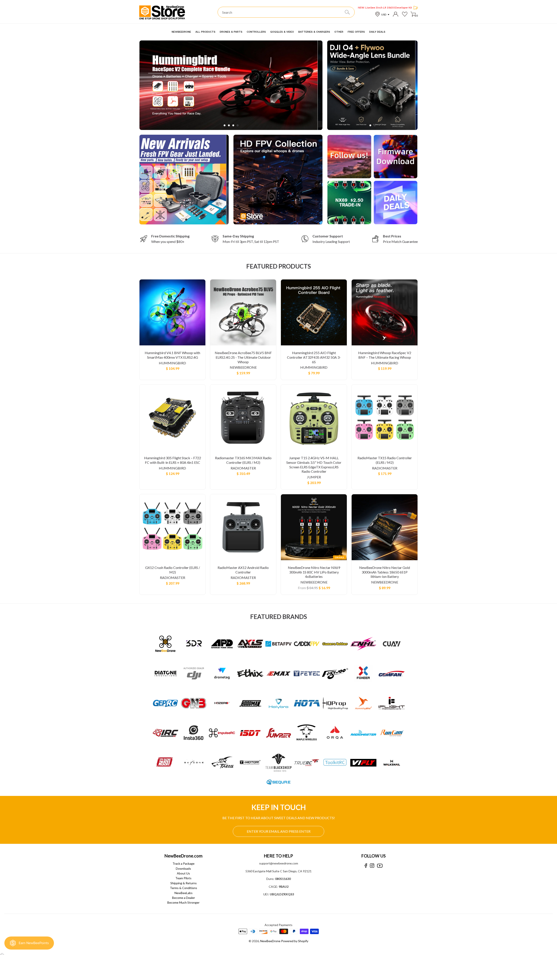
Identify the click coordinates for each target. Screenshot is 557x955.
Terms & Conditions (183, 888)
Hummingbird (172, 363)
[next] (309, 85)
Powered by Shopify (294, 941)
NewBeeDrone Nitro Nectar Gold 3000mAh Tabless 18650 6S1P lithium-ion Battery (384, 572)
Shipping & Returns (183, 883)
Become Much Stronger (183, 902)
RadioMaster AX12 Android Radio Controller (243, 569)
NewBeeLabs (183, 893)
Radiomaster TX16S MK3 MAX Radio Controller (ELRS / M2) (243, 460)
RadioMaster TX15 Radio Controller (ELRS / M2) (384, 460)
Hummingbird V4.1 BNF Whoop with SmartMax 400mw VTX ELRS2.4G (172, 355)
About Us (183, 873)
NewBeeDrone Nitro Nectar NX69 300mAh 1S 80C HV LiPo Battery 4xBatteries (314, 572)
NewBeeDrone (243, 367)
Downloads (183, 868)
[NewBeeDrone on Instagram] (372, 866)
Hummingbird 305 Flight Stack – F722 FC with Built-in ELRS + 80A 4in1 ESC (172, 460)
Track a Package (184, 863)
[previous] (153, 85)
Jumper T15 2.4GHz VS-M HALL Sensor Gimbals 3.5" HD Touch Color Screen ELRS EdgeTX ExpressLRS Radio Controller (313, 464)
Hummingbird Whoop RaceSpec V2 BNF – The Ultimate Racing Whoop (384, 355)
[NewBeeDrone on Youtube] (380, 866)
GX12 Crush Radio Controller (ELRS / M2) (172, 569)
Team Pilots (183, 878)
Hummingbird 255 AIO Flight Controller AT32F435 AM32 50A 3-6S (314, 357)
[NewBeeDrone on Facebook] (366, 866)
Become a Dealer (183, 898)
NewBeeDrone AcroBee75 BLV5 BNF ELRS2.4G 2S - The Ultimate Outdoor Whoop (243, 357)
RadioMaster (243, 468)
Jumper (314, 477)
